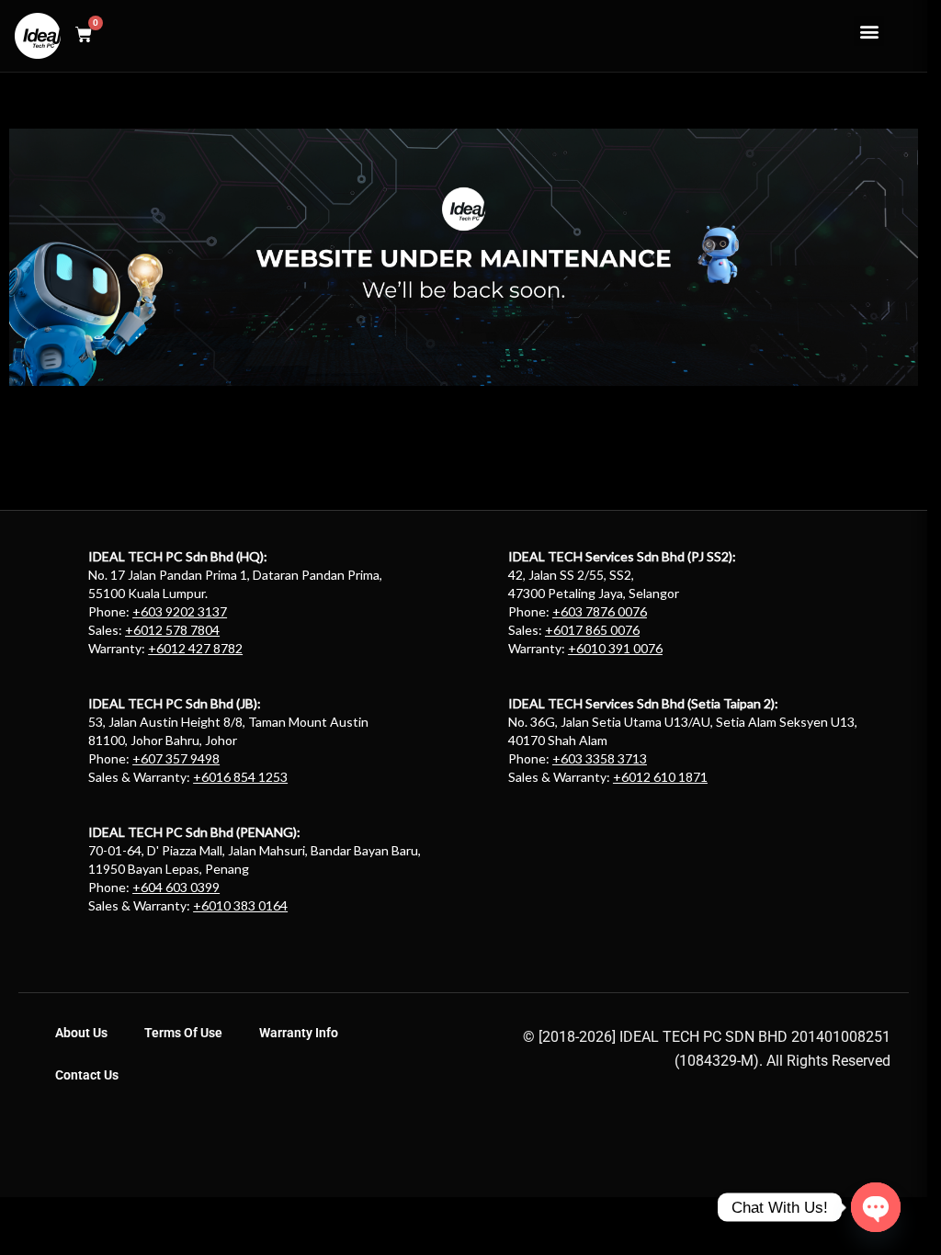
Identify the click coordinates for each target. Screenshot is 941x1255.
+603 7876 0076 (599, 611)
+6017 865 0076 (592, 630)
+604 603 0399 (176, 887)
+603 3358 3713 (599, 758)
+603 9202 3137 (179, 611)
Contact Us (87, 1075)
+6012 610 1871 (660, 777)
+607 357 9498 (176, 758)
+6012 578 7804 (172, 630)
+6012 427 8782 (195, 648)
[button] (869, 31)
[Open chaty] (876, 1207)
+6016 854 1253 (240, 777)
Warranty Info (298, 1032)
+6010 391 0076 (615, 648)
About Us (81, 1032)
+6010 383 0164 (240, 905)
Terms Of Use (183, 1032)
